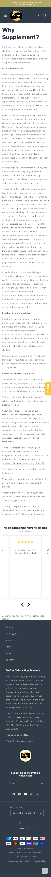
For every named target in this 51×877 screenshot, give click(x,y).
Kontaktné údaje (40, 861)
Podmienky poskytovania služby (19, 861)
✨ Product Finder (14, 634)
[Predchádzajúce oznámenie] (5, 4)
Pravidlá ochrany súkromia (27, 857)
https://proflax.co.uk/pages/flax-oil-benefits (24, 463)
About (8, 646)
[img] (25, 542)
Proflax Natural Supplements (19, 740)
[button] (6, 15)
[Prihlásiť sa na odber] (42, 783)
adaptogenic (31, 379)
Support (9, 653)
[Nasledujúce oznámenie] (46, 4)
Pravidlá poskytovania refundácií (29, 852)
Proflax (25, 849)
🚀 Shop (9, 627)
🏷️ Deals (10, 659)
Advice (9, 640)
